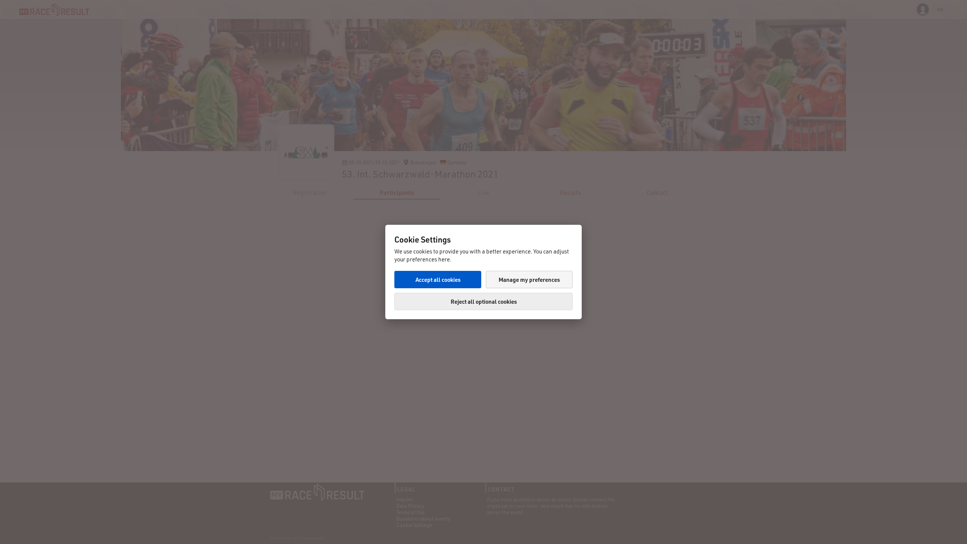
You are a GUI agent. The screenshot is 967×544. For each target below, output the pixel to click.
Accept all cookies (438, 279)
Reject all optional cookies (484, 301)
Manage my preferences (529, 279)
